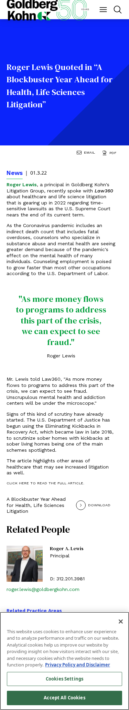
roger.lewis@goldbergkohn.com (43, 589)
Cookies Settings (64, 679)
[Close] (120, 621)
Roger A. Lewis (67, 549)
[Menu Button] (103, 9)
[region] (64, 661)
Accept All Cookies (64, 698)
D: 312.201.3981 (67, 578)
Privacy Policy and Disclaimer (77, 665)
